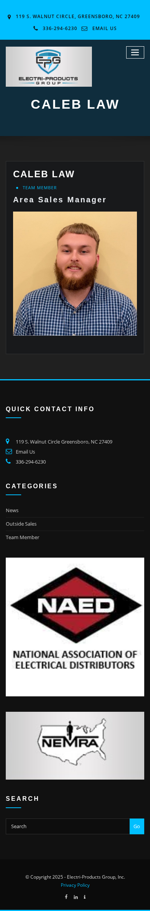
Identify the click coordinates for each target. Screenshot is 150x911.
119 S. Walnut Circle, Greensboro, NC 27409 (78, 16)
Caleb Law (44, 174)
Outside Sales (21, 523)
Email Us (104, 28)
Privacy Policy (75, 885)
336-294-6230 (60, 28)
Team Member (40, 187)
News (12, 510)
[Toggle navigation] (135, 52)
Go (136, 826)
